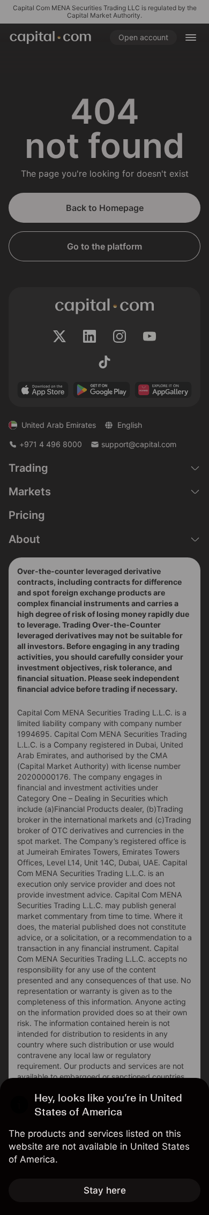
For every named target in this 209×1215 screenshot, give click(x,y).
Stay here (105, 1190)
